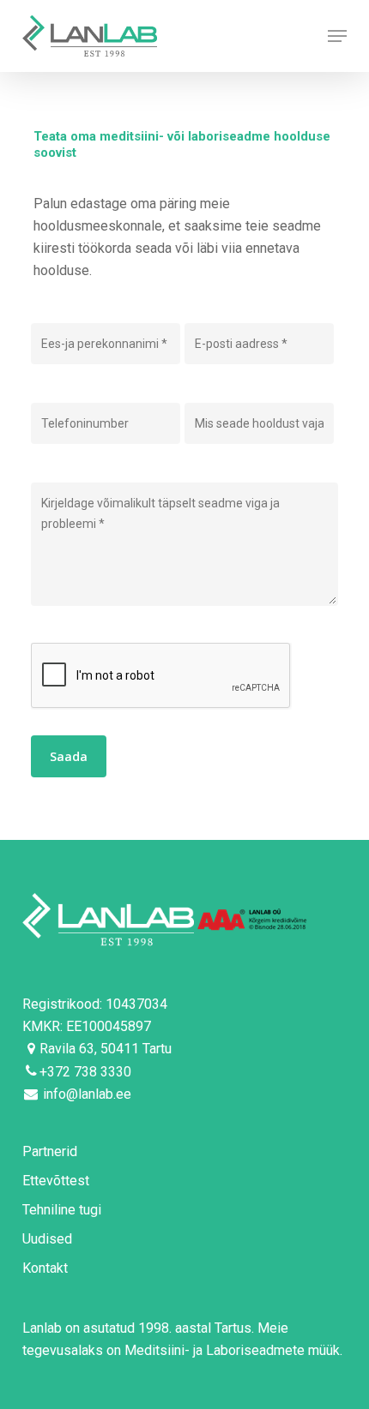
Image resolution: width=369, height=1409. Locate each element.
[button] (337, 36)
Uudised (47, 1239)
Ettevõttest (55, 1180)
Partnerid (49, 1151)
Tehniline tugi (61, 1210)
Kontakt (45, 1268)
